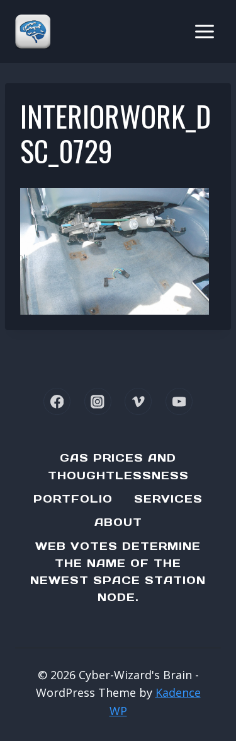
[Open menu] (204, 31)
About (118, 522)
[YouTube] (179, 401)
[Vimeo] (138, 401)
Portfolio (73, 499)
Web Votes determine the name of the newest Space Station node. (118, 572)
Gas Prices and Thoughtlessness (118, 466)
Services (168, 499)
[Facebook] (56, 401)
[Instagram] (97, 401)
